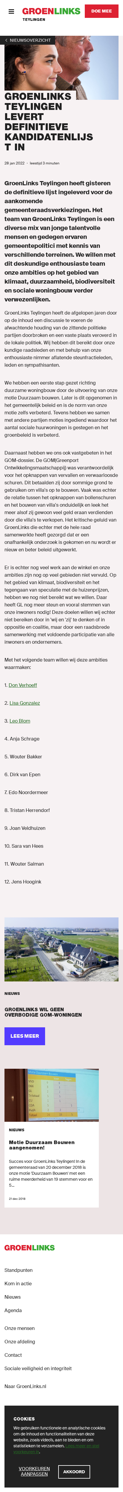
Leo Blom (20, 721)
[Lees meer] (61, 949)
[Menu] (11, 11)
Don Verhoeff (23, 685)
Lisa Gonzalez (25, 703)
